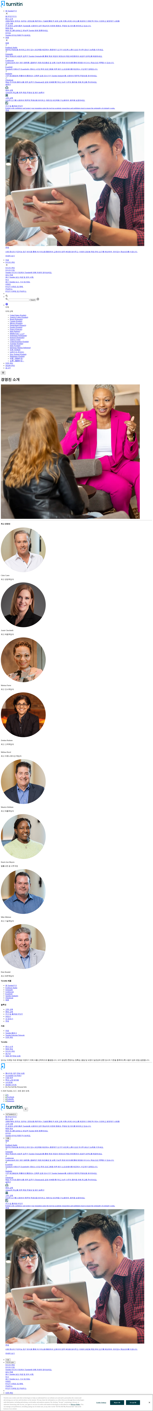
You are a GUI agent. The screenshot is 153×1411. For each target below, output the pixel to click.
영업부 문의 (10, 366)
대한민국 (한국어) (17, 352)
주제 (7, 1021)
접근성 (8, 1054)
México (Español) (16, 323)
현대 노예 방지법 (12, 1080)
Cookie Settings (101, 1402)
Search (33, 300)
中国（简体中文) (16, 358)
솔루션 (8, 84)
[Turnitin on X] (7, 1095)
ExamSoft (8, 994)
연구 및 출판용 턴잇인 (14, 1014)
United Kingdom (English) (19, 342)
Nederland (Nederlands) (18, 336)
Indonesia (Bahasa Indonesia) (20, 348)
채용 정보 (9, 1049)
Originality (9, 990)
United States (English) (18, 315)
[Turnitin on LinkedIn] (9, 1099)
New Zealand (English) (18, 354)
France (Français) (16, 329)
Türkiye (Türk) (15, 340)
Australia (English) (16, 344)
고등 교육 (9, 1009)
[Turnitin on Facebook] (9, 1097)
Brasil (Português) (16, 319)
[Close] (149, 1402)
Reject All (117, 1402)
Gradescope (9, 992)
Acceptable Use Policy (13, 1076)
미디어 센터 (10, 262)
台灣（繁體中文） (17, 361)
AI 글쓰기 (9, 1019)
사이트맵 (9, 1082)
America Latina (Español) (19, 317)
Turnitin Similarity (11, 996)
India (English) (15, 346)
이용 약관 (9, 1078)
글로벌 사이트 (11, 1085)
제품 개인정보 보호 (13, 1056)
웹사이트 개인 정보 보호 (15, 1073)
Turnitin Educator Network (15, 1035)
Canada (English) (16, 321)
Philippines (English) (17, 356)
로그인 (8, 368)
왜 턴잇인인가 (11, 16)
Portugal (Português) (17, 338)
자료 (7, 260)
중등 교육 (9, 1012)
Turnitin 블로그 (11, 1033)
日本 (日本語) (15, 350)
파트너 (8, 1016)
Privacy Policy (75, 1404)
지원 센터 (9, 363)
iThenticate (9, 998)
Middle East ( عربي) (17, 333)
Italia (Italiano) (15, 331)
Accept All (133, 1402)
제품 (7, 38)
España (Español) (16, 327)
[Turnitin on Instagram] (9, 1101)
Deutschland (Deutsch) (18, 325)
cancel (38, 299)
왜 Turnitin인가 (11, 11)
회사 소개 (9, 1046)
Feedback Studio (11, 988)
